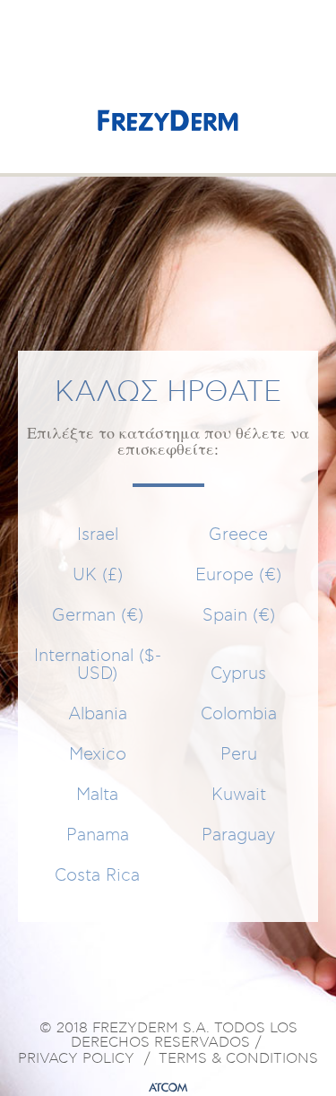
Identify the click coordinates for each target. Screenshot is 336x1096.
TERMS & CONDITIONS (238, 1059)
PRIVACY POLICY (76, 1059)
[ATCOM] (168, 1088)
